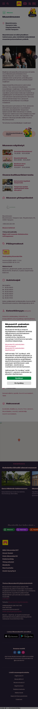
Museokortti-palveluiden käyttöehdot (14, 349)
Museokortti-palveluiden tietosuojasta (14, 345)
